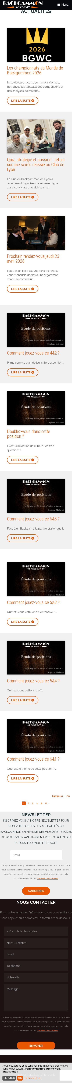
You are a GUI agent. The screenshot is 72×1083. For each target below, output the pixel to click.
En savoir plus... (33, 1078)
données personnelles (47, 878)
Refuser (9, 1078)
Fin (68, 796)
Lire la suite (21, 100)
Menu (65, 4)
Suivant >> (57, 796)
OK (20, 1078)
